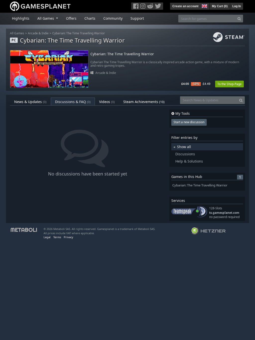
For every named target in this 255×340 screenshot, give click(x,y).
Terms (57, 237)
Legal (47, 237)
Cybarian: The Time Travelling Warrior (78, 33)
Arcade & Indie (38, 33)
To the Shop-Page (229, 84)
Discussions (185, 154)
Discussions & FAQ (73, 101)
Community (113, 18)
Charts (89, 18)
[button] (204, 5)
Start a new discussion (189, 122)
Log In (236, 6)
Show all (184, 146)
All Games (17, 33)
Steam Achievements (144, 101)
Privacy (68, 237)
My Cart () (220, 6)
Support (137, 18)
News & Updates (30, 101)
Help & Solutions (189, 161)
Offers (71, 18)
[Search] (239, 18)
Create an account (185, 6)
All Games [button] (46, 18)
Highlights (20, 18)
